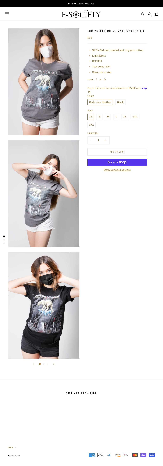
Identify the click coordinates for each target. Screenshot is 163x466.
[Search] (149, 13)
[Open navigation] (7, 13)
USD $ (10, 447)
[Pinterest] (105, 79)
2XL (135, 116)
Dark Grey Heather (100, 102)
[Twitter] (100, 79)
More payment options (117, 169)
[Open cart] (156, 14)
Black (120, 102)
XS (90, 116)
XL (125, 116)
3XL (91, 124)
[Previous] (33, 364)
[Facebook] (96, 79)
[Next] (53, 364)
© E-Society (14, 455)
